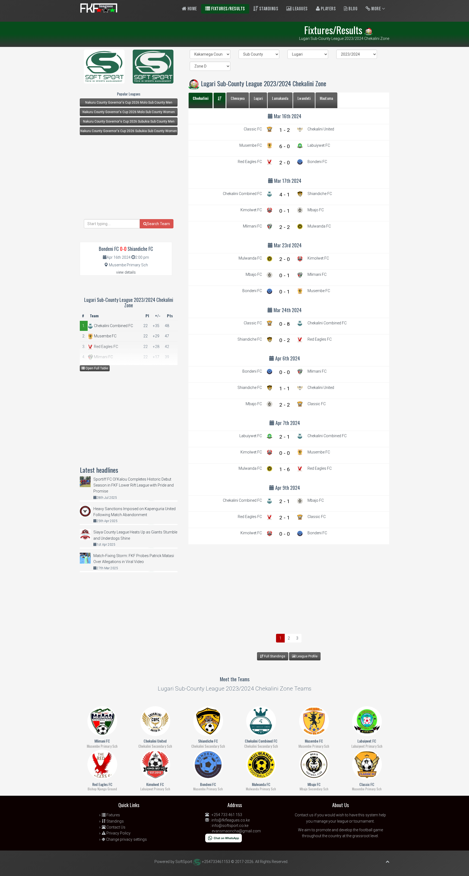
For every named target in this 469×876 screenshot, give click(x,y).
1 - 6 (284, 469)
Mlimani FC (103, 357)
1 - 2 (284, 130)
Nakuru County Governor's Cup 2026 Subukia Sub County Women (128, 131)
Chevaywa (238, 98)
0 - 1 (284, 211)
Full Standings (274, 656)
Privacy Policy (118, 833)
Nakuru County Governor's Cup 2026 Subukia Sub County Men (129, 121)
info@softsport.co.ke (230, 825)
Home (191, 9)
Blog (353, 9)
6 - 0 (284, 146)
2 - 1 (284, 437)
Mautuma (326, 98)
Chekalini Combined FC (113, 326)
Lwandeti (303, 98)
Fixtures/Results (227, 9)
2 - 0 (284, 162)
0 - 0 (284, 372)
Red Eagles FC (105, 346)
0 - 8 (284, 324)
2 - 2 (284, 227)
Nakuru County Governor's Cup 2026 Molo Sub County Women (129, 112)
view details (120, 272)
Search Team (158, 224)
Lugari (258, 98)
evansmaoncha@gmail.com (236, 831)
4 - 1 (284, 194)
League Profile (307, 656)
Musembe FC (104, 336)
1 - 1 (284, 388)
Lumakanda (280, 98)
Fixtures (113, 815)
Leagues (300, 9)
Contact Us (115, 827)
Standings (268, 9)
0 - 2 (284, 340)
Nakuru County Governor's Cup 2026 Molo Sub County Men (128, 102)
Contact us (304, 815)
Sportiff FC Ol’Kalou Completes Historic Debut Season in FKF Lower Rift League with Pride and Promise (133, 485)
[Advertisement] (288, 588)
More (376, 9)
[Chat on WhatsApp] (223, 838)
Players (328, 9)
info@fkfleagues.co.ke (230, 820)
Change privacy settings (126, 839)
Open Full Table (96, 368)
